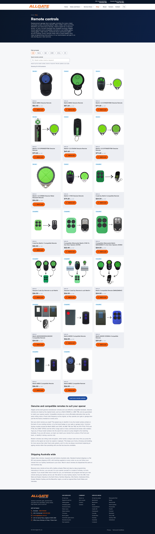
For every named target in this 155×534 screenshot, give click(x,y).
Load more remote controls (77, 398)
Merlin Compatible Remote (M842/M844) (109, 290)
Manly (110, 500)
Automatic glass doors (68, 517)
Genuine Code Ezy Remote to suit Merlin (45, 290)
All (33, 53)
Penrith (111, 509)
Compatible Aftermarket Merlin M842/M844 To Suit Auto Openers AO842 (109, 244)
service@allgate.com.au (40, 515)
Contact (117, 7)
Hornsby (94, 517)
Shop (97, 7)
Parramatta (112, 506)
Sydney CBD (112, 517)
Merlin (39, 53)
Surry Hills (111, 515)
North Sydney (112, 504)
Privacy (109, 530)
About (104, 7)
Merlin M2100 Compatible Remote (75, 336)
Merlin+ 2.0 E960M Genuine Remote (75, 148)
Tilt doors (64, 513)
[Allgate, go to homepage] (39, 7)
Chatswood (95, 511)
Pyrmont (111, 511)
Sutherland (112, 520)
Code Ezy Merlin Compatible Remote (107, 196)
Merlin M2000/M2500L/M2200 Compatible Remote (42, 337)
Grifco (59, 53)
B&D (45, 53)
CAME (52, 53)
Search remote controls (37, 57)
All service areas (96, 498)
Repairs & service (66, 500)
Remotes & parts (66, 520)
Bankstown (95, 500)
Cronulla (94, 513)
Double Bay (95, 515)
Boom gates (65, 515)
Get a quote (82, 500)
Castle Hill (94, 509)
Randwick (111, 513)
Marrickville (112, 502)
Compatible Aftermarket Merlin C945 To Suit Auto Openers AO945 (76, 244)
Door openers (65, 522)
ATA (65, 53)
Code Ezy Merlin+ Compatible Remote (45, 243)
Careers (110, 7)
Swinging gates (66, 504)
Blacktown (95, 502)
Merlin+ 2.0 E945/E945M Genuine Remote (109, 103)
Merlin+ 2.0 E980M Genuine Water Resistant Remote (43, 196)
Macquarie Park (113, 498)
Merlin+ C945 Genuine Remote (73, 196)
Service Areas (88, 7)
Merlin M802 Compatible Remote (74, 383)
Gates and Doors (75, 7)
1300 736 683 (120, 2)
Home (66, 7)
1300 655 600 (103, 2)
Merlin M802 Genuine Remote (42, 103)
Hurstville (94, 520)
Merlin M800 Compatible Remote (43, 383)
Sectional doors (66, 506)
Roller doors (65, 509)
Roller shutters (66, 511)
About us (81, 498)
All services (65, 498)
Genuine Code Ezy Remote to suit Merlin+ (77, 290)
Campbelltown (96, 506)
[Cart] (124, 7)
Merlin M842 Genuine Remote (73, 103)
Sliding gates (65, 502)
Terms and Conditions (118, 530)
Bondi (93, 504)
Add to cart (40, 110)
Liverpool (94, 522)
